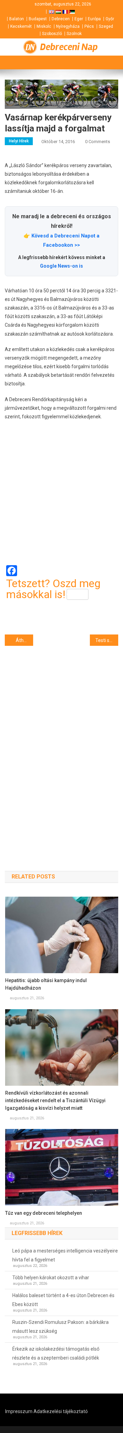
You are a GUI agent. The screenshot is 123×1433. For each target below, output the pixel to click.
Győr (110, 18)
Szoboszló (52, 33)
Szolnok (74, 33)
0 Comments (97, 141)
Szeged (106, 26)
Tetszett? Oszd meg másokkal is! (53, 589)
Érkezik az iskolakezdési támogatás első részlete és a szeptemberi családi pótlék (55, 1353)
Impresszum (18, 1411)
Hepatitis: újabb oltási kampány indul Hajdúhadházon (46, 984)
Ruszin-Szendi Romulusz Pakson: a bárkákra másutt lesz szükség (60, 1326)
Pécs (89, 26)
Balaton (16, 18)
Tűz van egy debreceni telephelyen (43, 1213)
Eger (78, 18)
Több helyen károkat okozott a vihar (50, 1277)
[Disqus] (61, 746)
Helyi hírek (19, 141)
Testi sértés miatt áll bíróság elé (106, 640)
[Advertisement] (61, 493)
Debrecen (61, 18)
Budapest (38, 18)
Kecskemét (21, 26)
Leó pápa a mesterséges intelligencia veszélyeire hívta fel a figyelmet (65, 1255)
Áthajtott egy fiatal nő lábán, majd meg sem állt (24, 640)
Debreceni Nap (69, 47)
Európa (94, 18)
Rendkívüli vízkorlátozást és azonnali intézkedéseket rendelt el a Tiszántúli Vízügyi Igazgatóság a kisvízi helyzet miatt (55, 1100)
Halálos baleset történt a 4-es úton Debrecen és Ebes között (63, 1300)
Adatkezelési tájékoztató (60, 1411)
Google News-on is (61, 266)
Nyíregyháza (68, 26)
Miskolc (44, 26)
